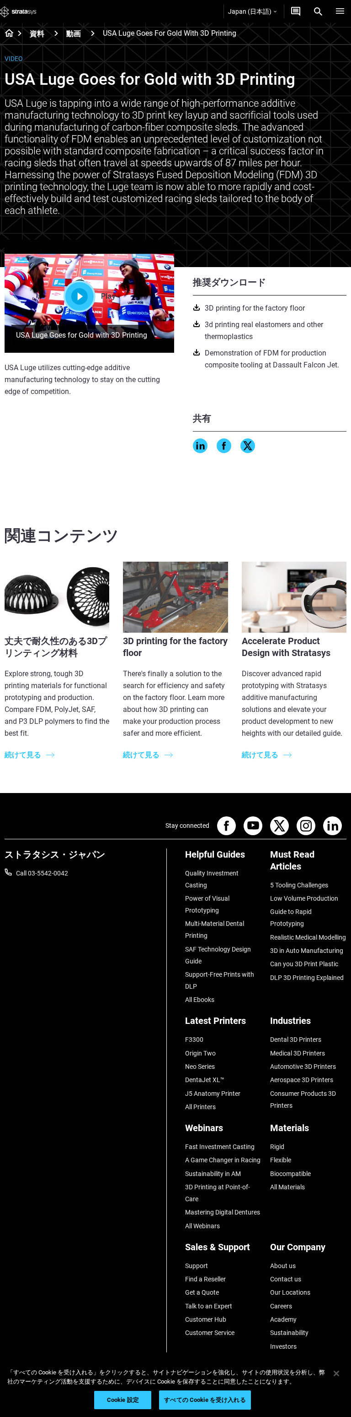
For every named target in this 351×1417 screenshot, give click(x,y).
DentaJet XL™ (204, 1079)
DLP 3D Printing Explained (307, 977)
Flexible (280, 1160)
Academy (283, 1319)
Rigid (277, 1146)
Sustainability (289, 1332)
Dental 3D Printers (295, 1039)
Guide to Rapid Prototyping (291, 917)
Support (196, 1265)
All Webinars (202, 1226)
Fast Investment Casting (220, 1146)
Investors (283, 1346)
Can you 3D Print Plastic (304, 964)
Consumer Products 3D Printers (303, 1099)
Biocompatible (290, 1173)
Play (108, 296)
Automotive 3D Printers (303, 1066)
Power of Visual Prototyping (207, 904)
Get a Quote (202, 1292)
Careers (281, 1306)
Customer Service (209, 1332)
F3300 (194, 1039)
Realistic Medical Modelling (308, 937)
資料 (37, 33)
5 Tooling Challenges (299, 885)
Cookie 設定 (123, 1399)
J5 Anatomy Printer (212, 1093)
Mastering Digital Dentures (222, 1212)
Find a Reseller (205, 1279)
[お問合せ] (295, 11)
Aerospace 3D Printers (301, 1079)
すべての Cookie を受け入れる (204, 1399)
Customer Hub (205, 1319)
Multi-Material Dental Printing (214, 929)
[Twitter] (247, 445)
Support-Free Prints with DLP (219, 980)
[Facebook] (224, 445)
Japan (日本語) (249, 11)
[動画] (93, 33)
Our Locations (290, 1292)
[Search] (318, 11)
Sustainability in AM (213, 1173)
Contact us (285, 1279)
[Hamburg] (340, 11)
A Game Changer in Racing (223, 1160)
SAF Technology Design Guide (218, 955)
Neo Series (200, 1066)
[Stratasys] (18, 11)
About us (283, 1265)
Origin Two (200, 1053)
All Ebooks (199, 999)
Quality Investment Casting (212, 879)
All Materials (287, 1187)
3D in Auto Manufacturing (306, 950)
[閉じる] (336, 1373)
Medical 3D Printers (297, 1053)
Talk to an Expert (208, 1306)
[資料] (56, 33)
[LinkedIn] (200, 445)
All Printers (200, 1107)
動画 (73, 33)
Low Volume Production (304, 898)
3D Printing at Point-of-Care (217, 1193)
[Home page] (6, 34)
